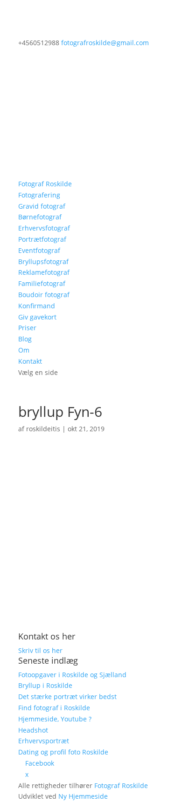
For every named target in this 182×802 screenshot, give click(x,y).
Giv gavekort (37, 317)
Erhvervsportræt (43, 740)
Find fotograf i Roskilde (54, 707)
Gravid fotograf (41, 206)
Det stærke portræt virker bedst (67, 696)
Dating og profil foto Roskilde (63, 752)
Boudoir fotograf (44, 294)
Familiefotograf (41, 283)
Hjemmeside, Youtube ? (54, 718)
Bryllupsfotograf (43, 261)
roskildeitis (43, 428)
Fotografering (39, 194)
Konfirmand (36, 305)
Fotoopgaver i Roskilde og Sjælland (72, 674)
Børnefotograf (40, 216)
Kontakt (30, 361)
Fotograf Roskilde (45, 183)
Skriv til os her (40, 650)
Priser (27, 327)
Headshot (33, 730)
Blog (25, 338)
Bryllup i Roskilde (45, 685)
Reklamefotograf (44, 272)
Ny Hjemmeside (83, 796)
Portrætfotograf (42, 239)
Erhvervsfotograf (44, 228)
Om (23, 350)
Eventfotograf (39, 250)
